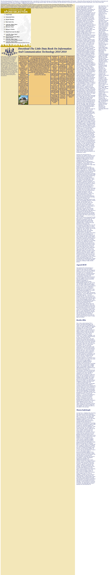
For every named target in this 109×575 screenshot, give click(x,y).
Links (62, 56)
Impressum (71, 56)
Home (21, 56)
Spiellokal (54, 56)
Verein (30, 56)
